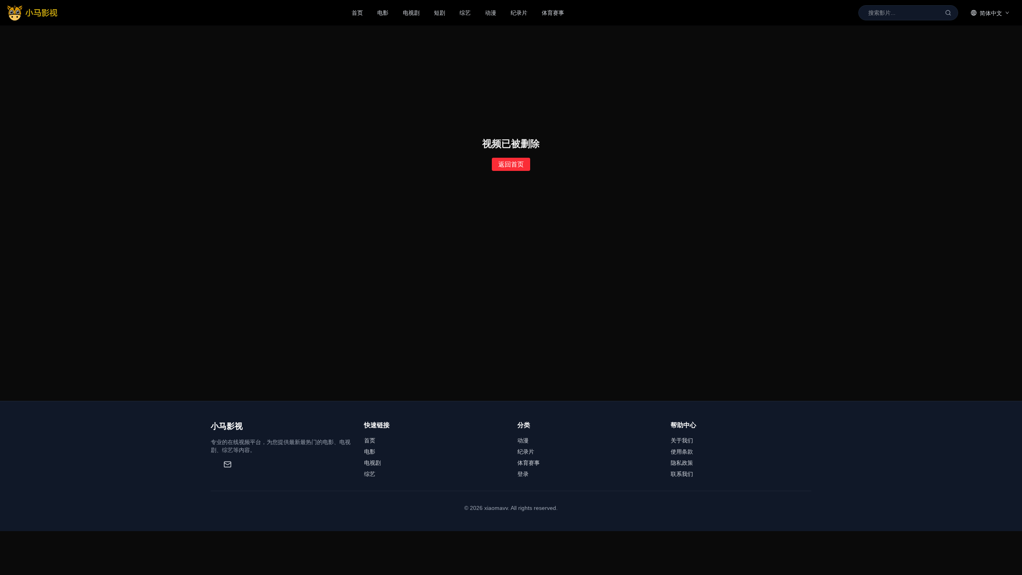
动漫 (490, 13)
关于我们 (682, 440)
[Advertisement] (511, 341)
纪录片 (519, 13)
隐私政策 (682, 463)
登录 (523, 474)
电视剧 (411, 13)
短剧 (439, 13)
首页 (357, 13)
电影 (382, 13)
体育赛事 (553, 13)
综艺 (465, 13)
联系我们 (682, 474)
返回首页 (511, 164)
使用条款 (682, 451)
